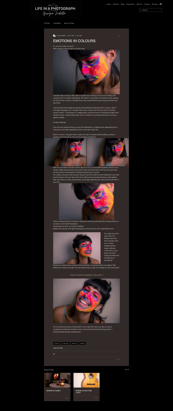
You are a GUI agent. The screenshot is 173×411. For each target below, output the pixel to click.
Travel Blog (57, 23)
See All (127, 369)
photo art (57, 343)
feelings (82, 343)
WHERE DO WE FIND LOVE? (84, 391)
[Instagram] (160, 4)
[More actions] (119, 35)
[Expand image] (65, 152)
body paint (66, 343)
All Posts (47, 23)
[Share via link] (54, 354)
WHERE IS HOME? (53, 391)
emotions (74, 343)
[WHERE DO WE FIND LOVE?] (87, 380)
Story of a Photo (69, 23)
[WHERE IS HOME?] (57, 380)
